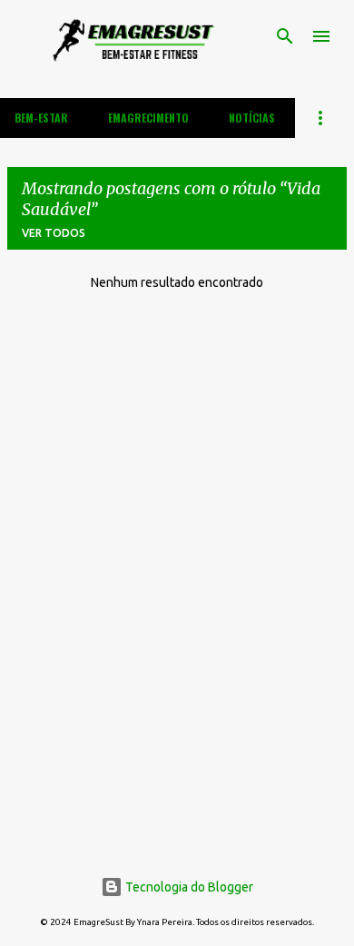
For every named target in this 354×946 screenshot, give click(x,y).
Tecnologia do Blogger (188, 887)
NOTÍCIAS (252, 117)
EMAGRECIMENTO (148, 117)
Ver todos (53, 233)
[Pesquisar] (285, 36)
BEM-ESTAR (41, 117)
